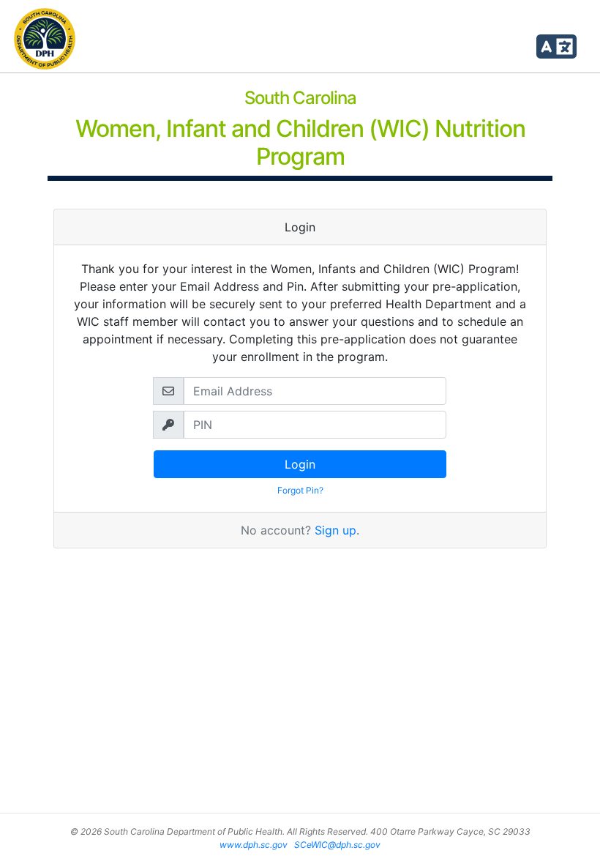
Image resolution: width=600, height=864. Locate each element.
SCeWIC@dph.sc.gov (337, 844)
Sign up (335, 530)
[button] (556, 41)
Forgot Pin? (300, 490)
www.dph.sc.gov (254, 844)
